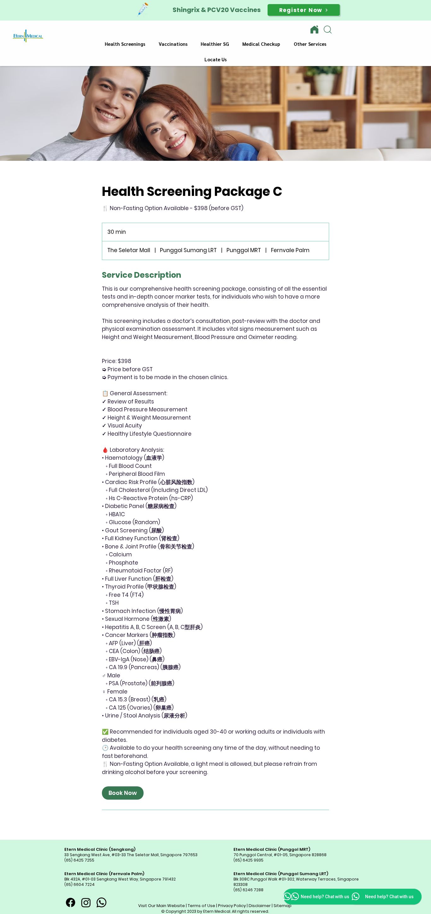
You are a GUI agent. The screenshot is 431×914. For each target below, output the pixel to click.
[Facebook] (70, 902)
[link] (123, 793)
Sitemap (283, 906)
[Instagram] (86, 902)
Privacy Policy (232, 906)
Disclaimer (260, 906)
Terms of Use (201, 906)
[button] (125, 44)
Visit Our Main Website (161, 906)
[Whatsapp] (101, 902)
